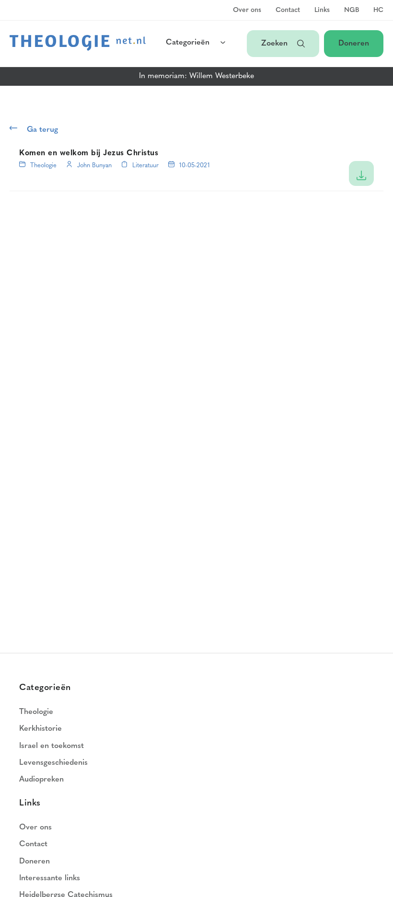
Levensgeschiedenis (53, 763)
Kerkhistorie (40, 729)
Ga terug (42, 130)
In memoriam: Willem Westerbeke (196, 76)
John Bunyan (94, 165)
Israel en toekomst (51, 746)
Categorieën (187, 42)
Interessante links (49, 878)
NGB (351, 10)
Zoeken (274, 43)
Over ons (247, 10)
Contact (288, 10)
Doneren (353, 43)
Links (322, 10)
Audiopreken (41, 779)
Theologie (43, 165)
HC (378, 10)
